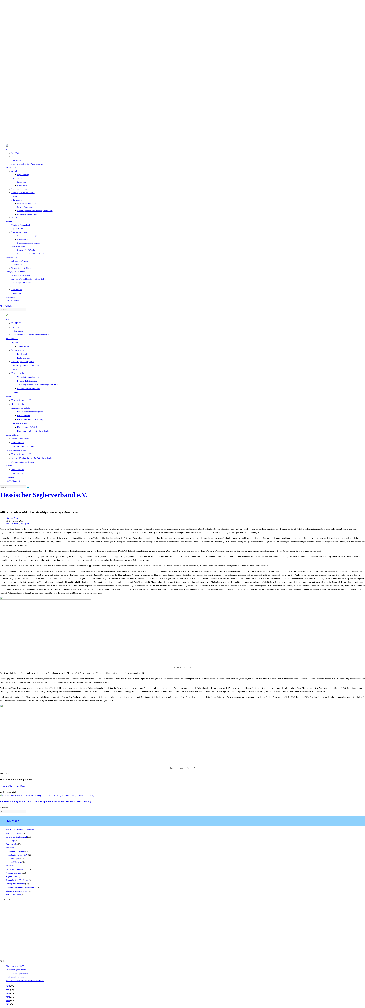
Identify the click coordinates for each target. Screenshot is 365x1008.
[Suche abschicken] (28, 487)
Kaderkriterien (23, 358)
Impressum (11, 477)
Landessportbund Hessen (16, 977)
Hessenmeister (23, 415)
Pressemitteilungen (13, 873)
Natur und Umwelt (13, 862)
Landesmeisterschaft (20, 408)
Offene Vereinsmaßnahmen (16, 869)
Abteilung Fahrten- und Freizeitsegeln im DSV (37, 385)
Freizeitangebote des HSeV (17, 855)
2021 (8, 1004)
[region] (182, 71)
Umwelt (14, 392)
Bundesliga (10, 840)
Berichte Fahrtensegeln (27, 381)
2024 (8, 993)
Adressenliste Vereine (21, 439)
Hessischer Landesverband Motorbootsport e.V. (25, 981)
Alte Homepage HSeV (15, 966)
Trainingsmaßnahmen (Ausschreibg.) (21, 887)
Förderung (10, 848)
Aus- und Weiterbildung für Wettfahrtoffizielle (31, 458)
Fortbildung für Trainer (15, 851)
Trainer (14, 369)
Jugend (14, 342)
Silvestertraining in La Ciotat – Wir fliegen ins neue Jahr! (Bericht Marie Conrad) (45, 801)
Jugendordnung (24, 346)
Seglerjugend (17, 331)
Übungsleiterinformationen (16, 891)
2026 (8, 986)
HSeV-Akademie (13, 481)
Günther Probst (12, 518)
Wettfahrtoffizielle (19, 423)
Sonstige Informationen (15, 884)
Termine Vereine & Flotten (23, 446)
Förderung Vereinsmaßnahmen (25, 365)
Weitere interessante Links (28, 388)
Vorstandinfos (17, 469)
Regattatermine (18, 404)
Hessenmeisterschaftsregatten (30, 412)
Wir (7, 319)
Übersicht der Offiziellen (28, 427)
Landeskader (23, 354)
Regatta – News (12, 876)
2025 (8, 990)
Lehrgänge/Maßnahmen (16, 450)
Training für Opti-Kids (12, 785)
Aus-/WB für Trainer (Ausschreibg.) (20, 830)
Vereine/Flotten (12, 435)
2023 (8, 997)
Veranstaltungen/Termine (28, 377)
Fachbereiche (12, 338)
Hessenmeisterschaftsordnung (30, 419)
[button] (182, 135)
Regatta (9, 396)
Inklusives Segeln (13, 858)
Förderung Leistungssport (22, 361)
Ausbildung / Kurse (13, 833)
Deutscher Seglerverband (16, 970)
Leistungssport (17, 350)
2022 (8, 1001)
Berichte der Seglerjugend (17, 524)
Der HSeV (16, 323)
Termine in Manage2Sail (22, 400)
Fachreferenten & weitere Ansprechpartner (30, 335)
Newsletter (10, 866)
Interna (9, 466)
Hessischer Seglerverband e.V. (43, 495)
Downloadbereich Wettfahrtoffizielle (33, 431)
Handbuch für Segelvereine (17, 973)
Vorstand (15, 327)
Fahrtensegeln (17, 373)
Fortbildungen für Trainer (22, 462)
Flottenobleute (17, 442)
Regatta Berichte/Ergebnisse (17, 880)
